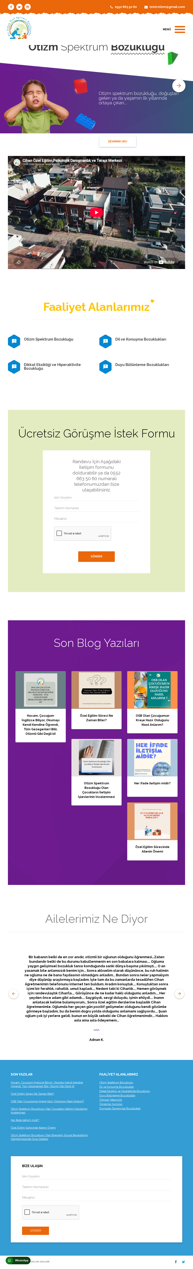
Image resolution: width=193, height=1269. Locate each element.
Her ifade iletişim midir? (152, 783)
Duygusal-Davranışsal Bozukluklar (120, 1108)
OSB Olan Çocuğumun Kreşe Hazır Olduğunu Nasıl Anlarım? (152, 720)
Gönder (35, 1230)
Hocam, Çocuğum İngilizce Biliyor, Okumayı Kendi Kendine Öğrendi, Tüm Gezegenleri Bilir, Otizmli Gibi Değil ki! (41, 725)
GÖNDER (96, 556)
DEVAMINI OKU (117, 141)
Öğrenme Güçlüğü (110, 1104)
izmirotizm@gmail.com (167, 7)
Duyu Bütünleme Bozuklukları (142, 364)
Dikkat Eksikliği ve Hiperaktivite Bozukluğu (52, 366)
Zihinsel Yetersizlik (110, 1099)
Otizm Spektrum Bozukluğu (48, 339)
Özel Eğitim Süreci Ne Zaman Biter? (32, 1093)
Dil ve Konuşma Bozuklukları (140, 339)
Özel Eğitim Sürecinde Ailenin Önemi (33, 1127)
